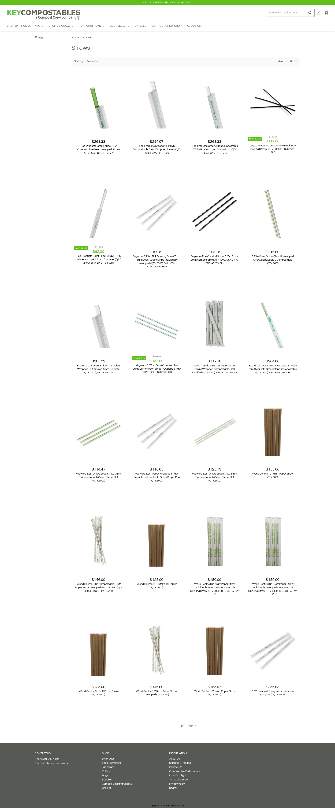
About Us (174, 758)
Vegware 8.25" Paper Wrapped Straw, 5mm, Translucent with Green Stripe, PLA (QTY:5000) (157, 477)
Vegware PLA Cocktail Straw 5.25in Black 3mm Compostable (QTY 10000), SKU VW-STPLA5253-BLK (215, 259)
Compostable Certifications (184, 771)
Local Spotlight (177, 775)
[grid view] (291, 61)
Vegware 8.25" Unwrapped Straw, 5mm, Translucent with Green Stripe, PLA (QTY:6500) (214, 477)
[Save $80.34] (157, 323)
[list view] (295, 61)
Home (75, 37)
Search (173, 788)
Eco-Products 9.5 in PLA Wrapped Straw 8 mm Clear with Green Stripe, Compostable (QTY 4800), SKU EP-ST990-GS (273, 369)
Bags (105, 775)
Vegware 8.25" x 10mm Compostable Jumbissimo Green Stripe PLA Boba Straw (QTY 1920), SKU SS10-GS (157, 368)
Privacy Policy (177, 784)
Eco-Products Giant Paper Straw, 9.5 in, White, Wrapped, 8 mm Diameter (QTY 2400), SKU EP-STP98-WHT (99, 259)
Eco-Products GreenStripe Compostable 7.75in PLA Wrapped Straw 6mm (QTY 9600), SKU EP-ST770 (215, 149)
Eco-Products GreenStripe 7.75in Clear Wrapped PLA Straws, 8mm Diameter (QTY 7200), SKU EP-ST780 (99, 369)
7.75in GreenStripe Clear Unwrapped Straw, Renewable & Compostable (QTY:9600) (273, 259)
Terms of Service (178, 779)
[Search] (310, 13)
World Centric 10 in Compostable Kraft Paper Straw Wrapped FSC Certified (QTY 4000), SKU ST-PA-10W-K (99, 587)
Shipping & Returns (180, 763)
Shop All (106, 788)
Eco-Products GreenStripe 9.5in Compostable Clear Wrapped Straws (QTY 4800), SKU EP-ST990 (157, 149)
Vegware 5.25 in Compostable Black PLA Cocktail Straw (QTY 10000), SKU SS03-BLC (273, 149)
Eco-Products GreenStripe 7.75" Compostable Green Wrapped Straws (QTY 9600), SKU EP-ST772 (98, 149)
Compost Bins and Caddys (117, 784)
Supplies (107, 779)
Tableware (108, 767)
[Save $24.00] (99, 213)
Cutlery (106, 771)
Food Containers (111, 763)
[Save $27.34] (273, 103)
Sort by (78, 61)
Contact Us (175, 767)
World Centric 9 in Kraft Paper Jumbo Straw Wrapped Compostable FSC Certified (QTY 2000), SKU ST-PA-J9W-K (214, 369)
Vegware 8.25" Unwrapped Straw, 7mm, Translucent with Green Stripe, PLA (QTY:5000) (98, 477)
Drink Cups (108, 758)
